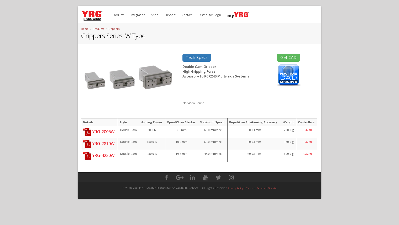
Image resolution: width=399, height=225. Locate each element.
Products (118, 15)
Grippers (114, 29)
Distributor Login (210, 15)
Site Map (272, 188)
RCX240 (307, 130)
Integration (138, 15)
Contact (187, 15)
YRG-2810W (103, 143)
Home (85, 29)
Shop (154, 15)
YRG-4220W (103, 155)
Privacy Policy (235, 188)
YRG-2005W (103, 131)
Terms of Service (255, 188)
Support (170, 15)
